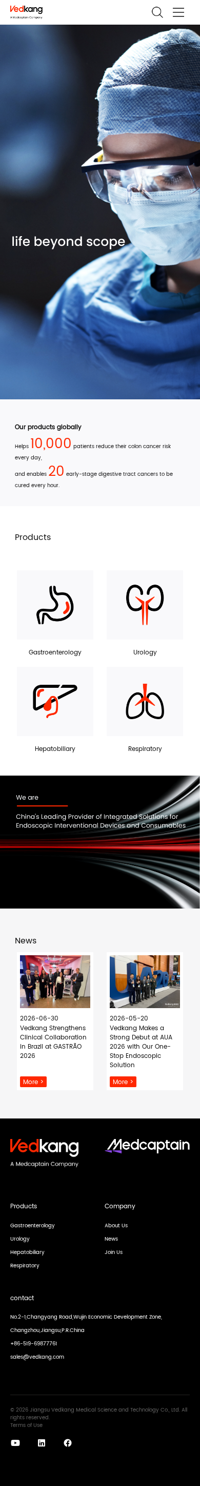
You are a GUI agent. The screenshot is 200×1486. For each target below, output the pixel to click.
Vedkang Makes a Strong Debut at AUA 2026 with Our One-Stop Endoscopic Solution (141, 1047)
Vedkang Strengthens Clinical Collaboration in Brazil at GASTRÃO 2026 (53, 1042)
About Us (116, 1226)
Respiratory (24, 1266)
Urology (20, 1239)
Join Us (114, 1252)
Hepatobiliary (27, 1252)
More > (33, 1082)
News (111, 1239)
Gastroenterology (32, 1226)
